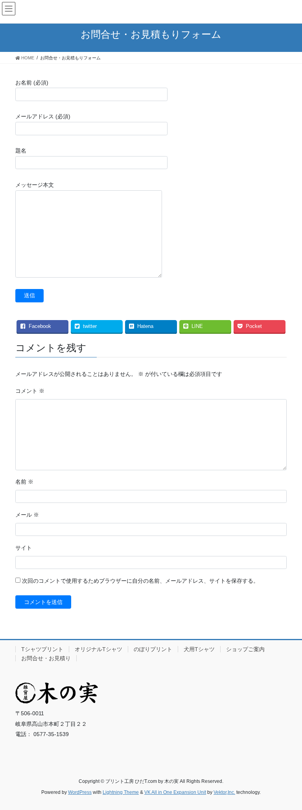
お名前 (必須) (31, 82)
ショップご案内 (245, 649)
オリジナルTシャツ (98, 649)
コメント (29, 391)
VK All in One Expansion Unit (175, 792)
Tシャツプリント (42, 649)
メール (27, 515)
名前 (24, 482)
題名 (20, 150)
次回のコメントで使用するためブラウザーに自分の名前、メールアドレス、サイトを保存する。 (140, 581)
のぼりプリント (153, 649)
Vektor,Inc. (224, 792)
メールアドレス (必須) (42, 116)
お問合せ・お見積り (46, 658)
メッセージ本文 (34, 185)
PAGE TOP (287, 778)
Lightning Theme (121, 792)
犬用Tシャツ (199, 649)
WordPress (80, 792)
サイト (23, 548)
